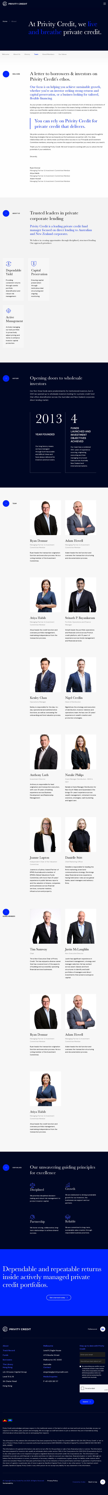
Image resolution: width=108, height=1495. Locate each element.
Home (5, 21)
